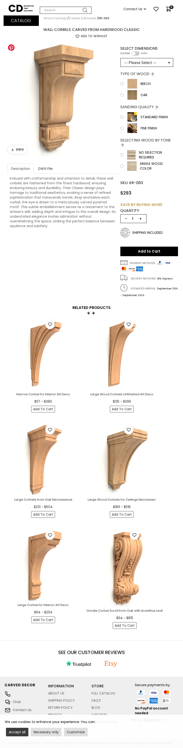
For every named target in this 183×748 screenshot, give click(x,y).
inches (125, 53)
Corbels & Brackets (82, 18)
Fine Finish (149, 128)
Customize (76, 732)
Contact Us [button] (132, 9)
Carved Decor (20, 7)
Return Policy (60, 707)
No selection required (150, 155)
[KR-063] (62, 98)
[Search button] (85, 10)
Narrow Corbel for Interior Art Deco (43, 394)
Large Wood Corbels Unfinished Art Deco (121, 394)
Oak (144, 95)
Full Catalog (103, 693)
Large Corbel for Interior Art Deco (43, 605)
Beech (146, 83)
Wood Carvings (55, 18)
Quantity (129, 210)
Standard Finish (154, 117)
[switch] (136, 53)
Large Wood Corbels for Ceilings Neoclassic (122, 499)
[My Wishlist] (156, 9)
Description (20, 168)
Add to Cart (149, 251)
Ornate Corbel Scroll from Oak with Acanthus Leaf (124, 610)
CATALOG (21, 21)
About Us (56, 693)
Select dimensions (139, 50)
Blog (96, 707)
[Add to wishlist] (50, 324)
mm (144, 53)
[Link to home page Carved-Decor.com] (26, 687)
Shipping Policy (61, 700)
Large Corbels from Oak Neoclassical (43, 499)
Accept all (17, 732)
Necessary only (46, 732)
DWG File (45, 168)
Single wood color (151, 166)
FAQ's (96, 700)
